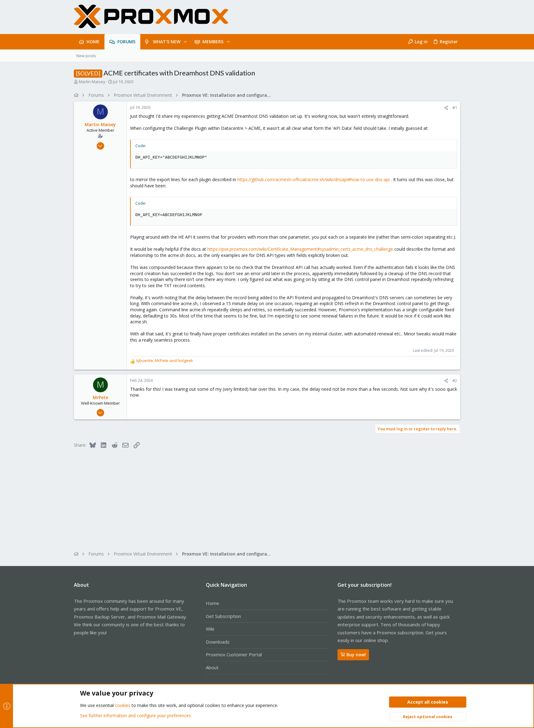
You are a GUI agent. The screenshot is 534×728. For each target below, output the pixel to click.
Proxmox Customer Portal (234, 654)
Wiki (210, 629)
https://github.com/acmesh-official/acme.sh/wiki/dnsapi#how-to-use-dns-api (313, 179)
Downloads (218, 642)
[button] (185, 42)
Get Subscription (223, 616)
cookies (122, 705)
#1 (454, 107)
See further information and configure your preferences (135, 715)
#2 (454, 380)
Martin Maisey (92, 81)
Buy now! (356, 655)
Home (212, 603)
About (212, 667)
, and (164, 360)
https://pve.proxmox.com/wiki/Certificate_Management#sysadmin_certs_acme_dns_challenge (300, 249)
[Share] (446, 108)
